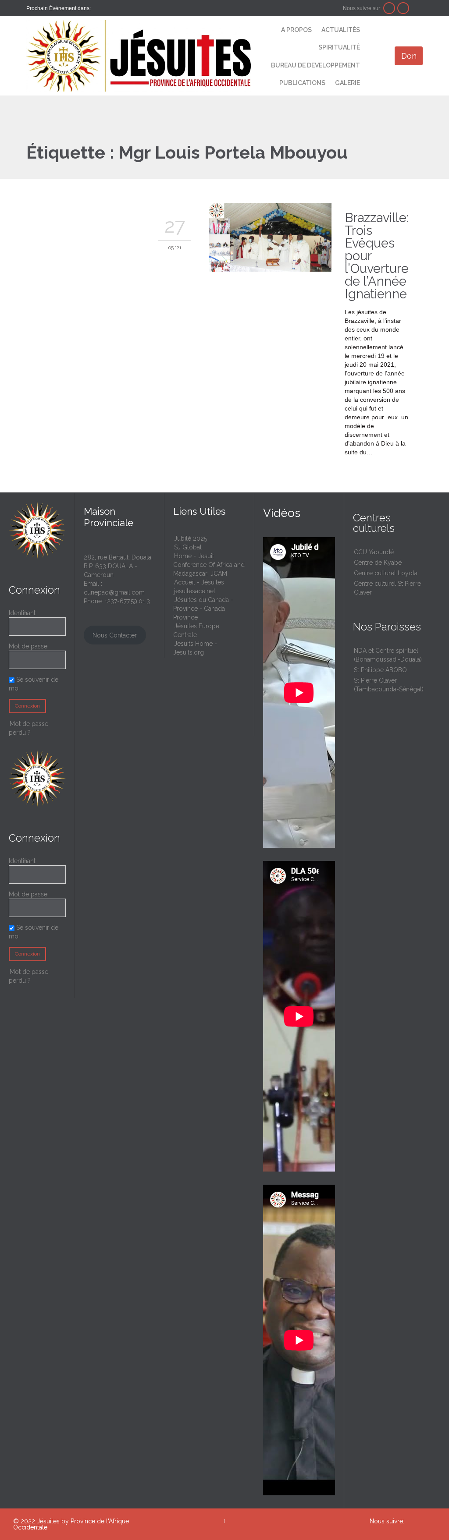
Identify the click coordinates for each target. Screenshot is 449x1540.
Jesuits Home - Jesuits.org (195, 648)
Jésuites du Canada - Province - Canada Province (203, 608)
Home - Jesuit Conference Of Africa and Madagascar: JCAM (209, 564)
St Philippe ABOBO (380, 669)
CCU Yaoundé (374, 552)
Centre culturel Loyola (385, 573)
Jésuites (48, 1521)
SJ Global (188, 547)
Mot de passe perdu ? (28, 728)
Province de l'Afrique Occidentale (71, 1524)
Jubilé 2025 (190, 538)
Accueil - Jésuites (199, 582)
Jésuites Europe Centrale (196, 630)
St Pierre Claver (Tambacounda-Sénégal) (389, 685)
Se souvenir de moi (33, 684)
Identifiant (22, 612)
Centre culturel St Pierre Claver (387, 588)
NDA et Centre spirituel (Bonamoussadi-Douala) (388, 655)
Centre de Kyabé (378, 562)
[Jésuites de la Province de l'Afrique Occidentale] (138, 56)
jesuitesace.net (194, 591)
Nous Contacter (115, 635)
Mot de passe (28, 646)
